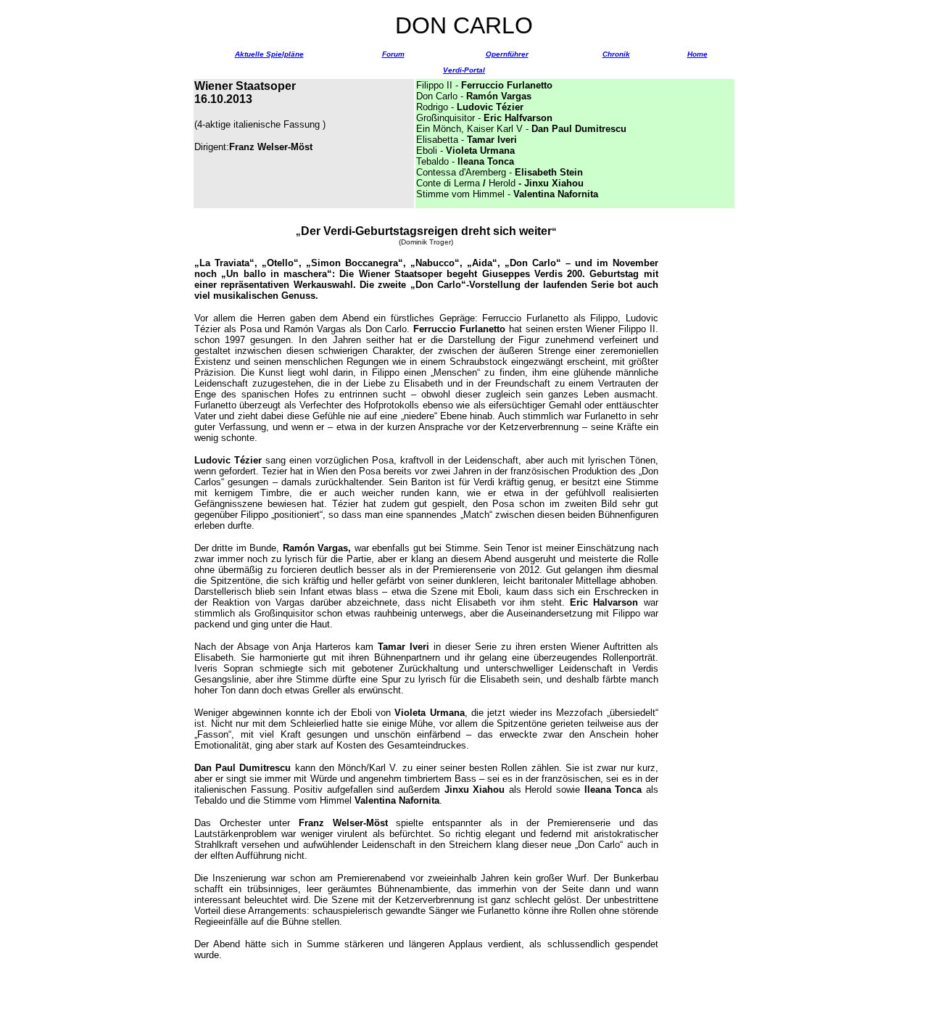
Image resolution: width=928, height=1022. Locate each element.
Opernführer (507, 54)
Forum (393, 54)
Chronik (616, 54)
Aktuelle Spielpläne (269, 54)
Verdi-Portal (464, 70)
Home (697, 54)
